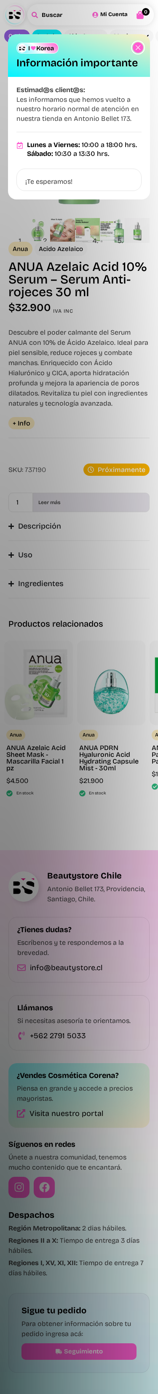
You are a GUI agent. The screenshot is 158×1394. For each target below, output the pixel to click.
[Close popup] (138, 47)
